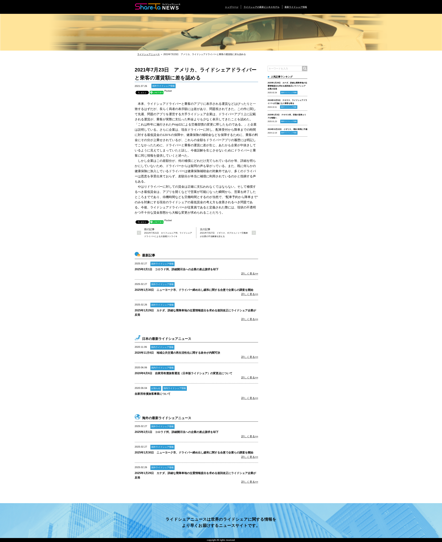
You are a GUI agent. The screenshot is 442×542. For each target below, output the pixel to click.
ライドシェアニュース (148, 54)
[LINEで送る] (157, 92)
